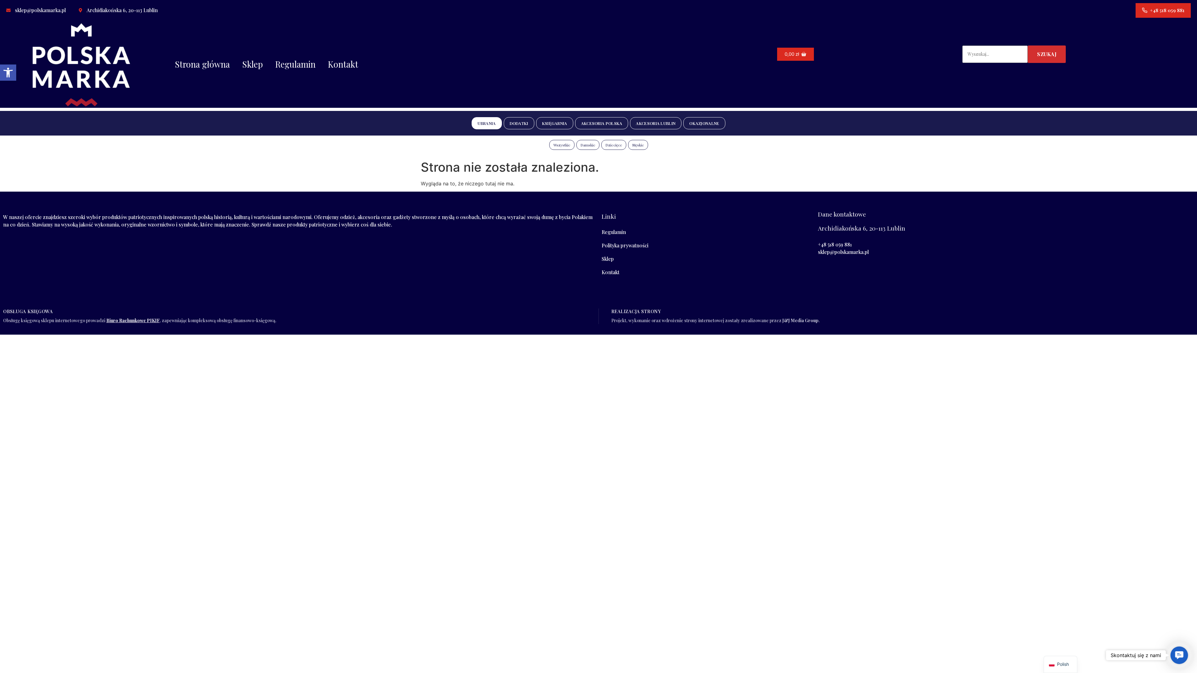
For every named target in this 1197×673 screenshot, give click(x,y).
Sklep (252, 64)
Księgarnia (554, 123)
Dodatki (519, 123)
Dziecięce (613, 144)
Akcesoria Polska (602, 123)
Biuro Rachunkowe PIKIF (133, 320)
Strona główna (202, 64)
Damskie (587, 144)
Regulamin (295, 64)
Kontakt (343, 64)
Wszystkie (561, 144)
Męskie (638, 144)
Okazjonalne (704, 123)
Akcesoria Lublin (655, 123)
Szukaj (1046, 54)
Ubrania (487, 123)
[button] (8, 72)
